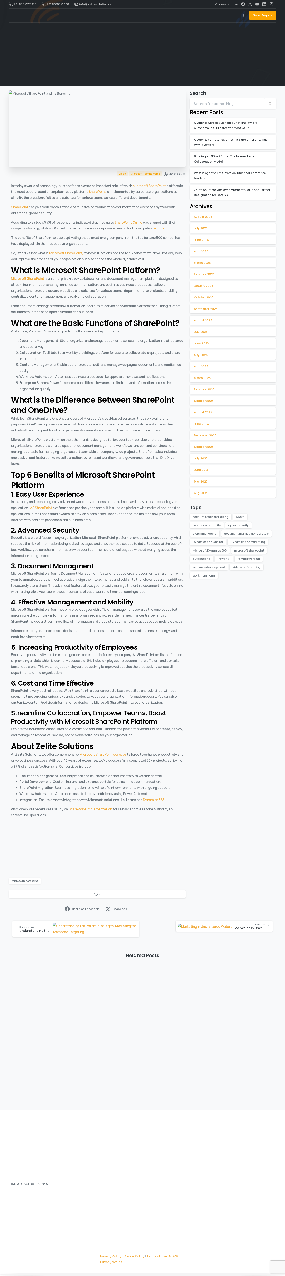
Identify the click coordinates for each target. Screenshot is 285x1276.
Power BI (224, 559)
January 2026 (203, 286)
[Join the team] (28, 1208)
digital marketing (205, 533)
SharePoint (97, 191)
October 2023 (203, 447)
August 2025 (203, 320)
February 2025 (204, 389)
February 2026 (204, 274)
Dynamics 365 (153, 799)
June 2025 (201, 343)
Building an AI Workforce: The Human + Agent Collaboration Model (228, 1033)
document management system (246, 533)
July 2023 (201, 458)
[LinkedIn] (264, 4)
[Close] (210, 1270)
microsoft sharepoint (25, 881)
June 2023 (201, 470)
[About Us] (15, 1208)
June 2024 (201, 424)
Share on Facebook (85, 909)
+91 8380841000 (58, 4)
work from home (204, 575)
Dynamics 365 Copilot (208, 542)
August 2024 (203, 412)
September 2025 (205, 309)
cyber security (238, 525)
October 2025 (203, 297)
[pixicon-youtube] (48, 1245)
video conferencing (246, 567)
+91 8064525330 (25, 4)
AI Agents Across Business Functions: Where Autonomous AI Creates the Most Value (50, 1033)
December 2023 (205, 435)
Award (240, 517)
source (159, 228)
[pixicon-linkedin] (15, 1245)
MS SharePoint (40, 507)
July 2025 (201, 332)
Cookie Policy (133, 1256)
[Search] (270, 103)
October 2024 (204, 401)
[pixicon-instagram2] (40, 1245)
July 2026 (201, 228)
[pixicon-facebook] (32, 1245)
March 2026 (202, 263)
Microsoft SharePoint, (66, 253)
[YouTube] (257, 4)
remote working (248, 559)
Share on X (120, 909)
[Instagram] (271, 4)
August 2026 (203, 217)
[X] (250, 4)
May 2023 (201, 481)
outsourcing (201, 559)
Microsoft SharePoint (149, 185)
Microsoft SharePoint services (102, 754)
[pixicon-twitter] (23, 1245)
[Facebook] (243, 4)
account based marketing (210, 517)
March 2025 (202, 378)
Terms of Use (156, 1256)
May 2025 (201, 355)
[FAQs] (41, 1208)
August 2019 (203, 493)
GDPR (173, 1256)
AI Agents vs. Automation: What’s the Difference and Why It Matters (141, 1030)
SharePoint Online (128, 222)
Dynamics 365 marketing (248, 542)
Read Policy (136, 1272)
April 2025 (201, 366)
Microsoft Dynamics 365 (210, 550)
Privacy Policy (110, 1256)
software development (209, 567)
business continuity (207, 525)
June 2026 (201, 240)
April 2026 (201, 251)
